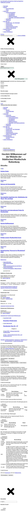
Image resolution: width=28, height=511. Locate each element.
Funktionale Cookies (5, 362)
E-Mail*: (2, 501)
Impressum (17, 339)
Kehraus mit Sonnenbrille (8, 184)
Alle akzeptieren (4, 358)
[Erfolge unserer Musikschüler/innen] (2, 234)
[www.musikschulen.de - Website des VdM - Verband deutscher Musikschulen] (14, 332)
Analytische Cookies (14, 362)
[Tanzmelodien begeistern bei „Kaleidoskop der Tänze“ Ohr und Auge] (2, 194)
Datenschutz (24, 339)
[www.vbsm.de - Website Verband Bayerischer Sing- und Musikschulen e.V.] (14, 336)
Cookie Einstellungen (18, 341)
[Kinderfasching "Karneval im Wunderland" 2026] (2, 247)
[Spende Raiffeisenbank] (2, 220)
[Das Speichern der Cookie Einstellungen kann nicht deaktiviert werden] (1, 404)
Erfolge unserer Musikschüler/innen (11, 237)
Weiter (2, 66)
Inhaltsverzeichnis (9, 339)
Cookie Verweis (23, 362)
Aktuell (7, 110)
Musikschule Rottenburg (9, 149)
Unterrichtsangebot (13, 117)
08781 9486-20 (6, 278)
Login (2, 103)
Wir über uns (9, 128)
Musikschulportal (10, 137)
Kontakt (3, 339)
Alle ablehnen (11, 358)
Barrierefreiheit (8, 341)
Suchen (2, 35)
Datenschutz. (18, 472)
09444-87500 (9, 298)
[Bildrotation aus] (1, 508)
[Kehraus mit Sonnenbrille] (2, 181)
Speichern (11, 475)
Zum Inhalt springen (16, 1)
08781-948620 (6, 297)
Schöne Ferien (5, 171)
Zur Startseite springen (6, 1)
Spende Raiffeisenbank (7, 223)
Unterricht (8, 115)
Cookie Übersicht (4, 361)
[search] (10, 35)
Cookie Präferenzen (9, 348)
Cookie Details (4, 389)
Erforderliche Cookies (13, 361)
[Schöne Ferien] (2, 168)
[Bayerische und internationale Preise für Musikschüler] (2, 207)
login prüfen (3, 101)
